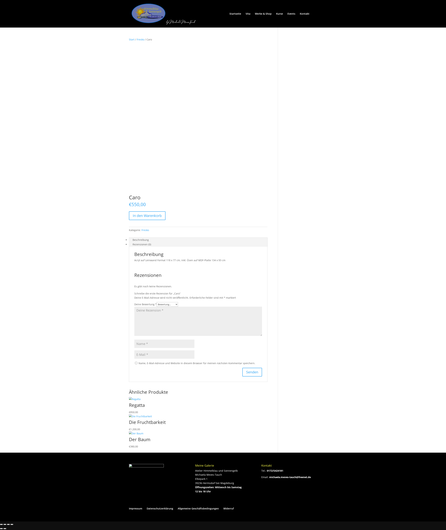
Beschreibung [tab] (141, 239)
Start (131, 39)
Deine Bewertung (145, 304)
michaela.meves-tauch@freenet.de (290, 477)
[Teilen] (8, 524)
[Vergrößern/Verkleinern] (1, 524)
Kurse (279, 14)
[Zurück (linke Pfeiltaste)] (1, 528)
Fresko (140, 39)
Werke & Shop (263, 14)
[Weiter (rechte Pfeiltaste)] (4, 528)
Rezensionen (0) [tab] (142, 244)
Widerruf (228, 508)
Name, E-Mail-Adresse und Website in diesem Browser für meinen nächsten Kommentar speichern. (197, 363)
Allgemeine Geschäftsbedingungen (198, 508)
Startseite (235, 14)
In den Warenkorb (147, 215)
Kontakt (304, 14)
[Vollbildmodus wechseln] (4, 524)
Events (291, 14)
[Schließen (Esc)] (11, 524)
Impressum (135, 508)
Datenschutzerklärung (160, 508)
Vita (248, 14)
